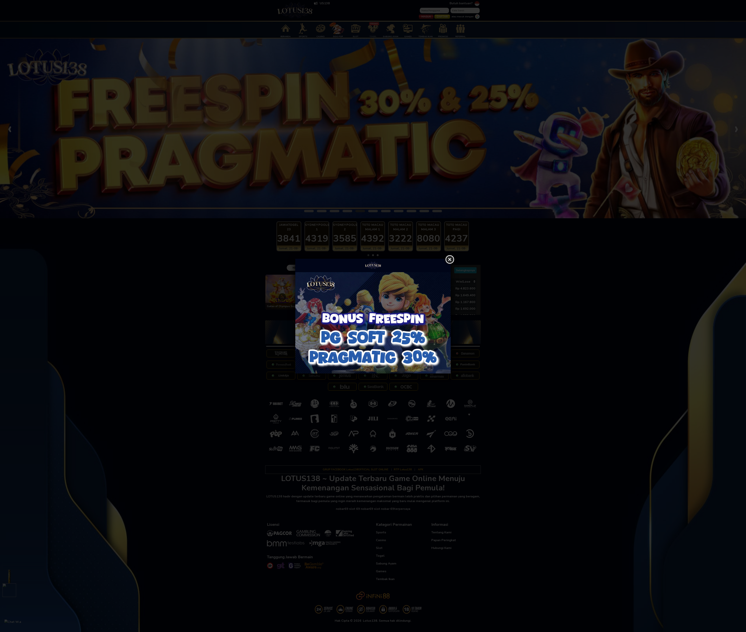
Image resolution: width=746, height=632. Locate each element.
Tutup (450, 260)
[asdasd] (373, 322)
